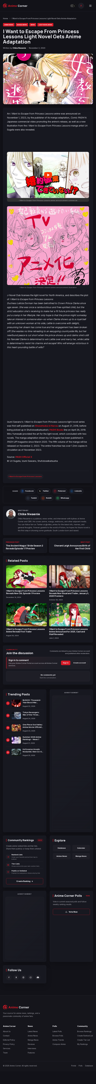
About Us (6, 1031)
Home (5, 19)
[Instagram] (23, 977)
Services (6, 1048)
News (33, 25)
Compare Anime (59, 1044)
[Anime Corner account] (81, 6)
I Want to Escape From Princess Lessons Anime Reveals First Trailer (25, 630)
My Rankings (82, 1044)
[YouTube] (30, 977)
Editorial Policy (9, 1040)
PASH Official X (24, 457)
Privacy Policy (9, 1044)
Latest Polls (57, 1031)
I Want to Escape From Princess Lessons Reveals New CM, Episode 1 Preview (25, 592)
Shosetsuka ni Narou (46, 425)
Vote (88, 896)
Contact (6, 1036)
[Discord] (38, 977)
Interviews (32, 1048)
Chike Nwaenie (19, 48)
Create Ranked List (85, 1036)
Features (31, 1053)
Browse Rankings (84, 1031)
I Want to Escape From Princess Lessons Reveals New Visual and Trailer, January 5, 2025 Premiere (69, 593)
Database (62, 848)
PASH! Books (56, 429)
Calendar (81, 848)
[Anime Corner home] (15, 6)
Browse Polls (57, 1036)
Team (5, 1053)
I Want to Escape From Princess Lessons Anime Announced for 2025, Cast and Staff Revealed (68, 632)
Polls (80, 1066)
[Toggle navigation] (90, 5)
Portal (73, 1066)
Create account (79, 663)
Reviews (31, 1044)
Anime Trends (58, 1040)
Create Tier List (83, 1040)
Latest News (33, 1031)
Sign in (65, 663)
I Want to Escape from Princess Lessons (25, 476)
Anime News (8, 25)
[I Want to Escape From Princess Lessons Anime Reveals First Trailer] (26, 614)
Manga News (22, 25)
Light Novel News (45, 25)
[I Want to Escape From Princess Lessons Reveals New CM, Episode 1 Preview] (26, 576)
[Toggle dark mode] (73, 5)
